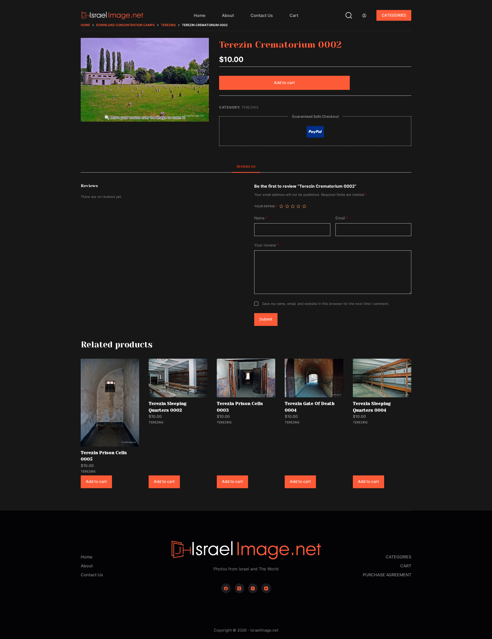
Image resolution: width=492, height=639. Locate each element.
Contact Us (262, 15)
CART (405, 565)
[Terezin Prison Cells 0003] (246, 378)
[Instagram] (253, 588)
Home (199, 15)
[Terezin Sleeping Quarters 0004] (382, 378)
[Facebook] (226, 588)
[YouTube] (266, 588)
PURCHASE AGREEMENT (387, 574)
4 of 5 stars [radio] (298, 206)
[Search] (348, 15)
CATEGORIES (394, 15)
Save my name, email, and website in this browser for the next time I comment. (325, 304)
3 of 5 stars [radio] (292, 206)
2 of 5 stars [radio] (287, 206)
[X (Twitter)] (239, 588)
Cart (294, 15)
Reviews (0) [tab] (246, 166)
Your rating (265, 206)
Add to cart (284, 82)
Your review (266, 245)
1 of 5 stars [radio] (281, 206)
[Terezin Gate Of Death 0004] (314, 378)
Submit (265, 319)
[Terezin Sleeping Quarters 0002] (178, 378)
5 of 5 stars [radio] (304, 206)
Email (341, 218)
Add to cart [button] (96, 481)
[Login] (364, 15)
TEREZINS (250, 107)
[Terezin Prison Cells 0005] (110, 402)
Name (261, 218)
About (228, 15)
